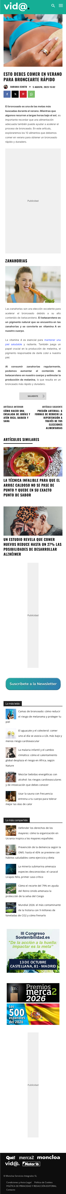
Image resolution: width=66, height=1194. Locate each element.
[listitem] (33, 591)
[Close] (59, 528)
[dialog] (33, 597)
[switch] (52, 599)
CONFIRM (21, 660)
